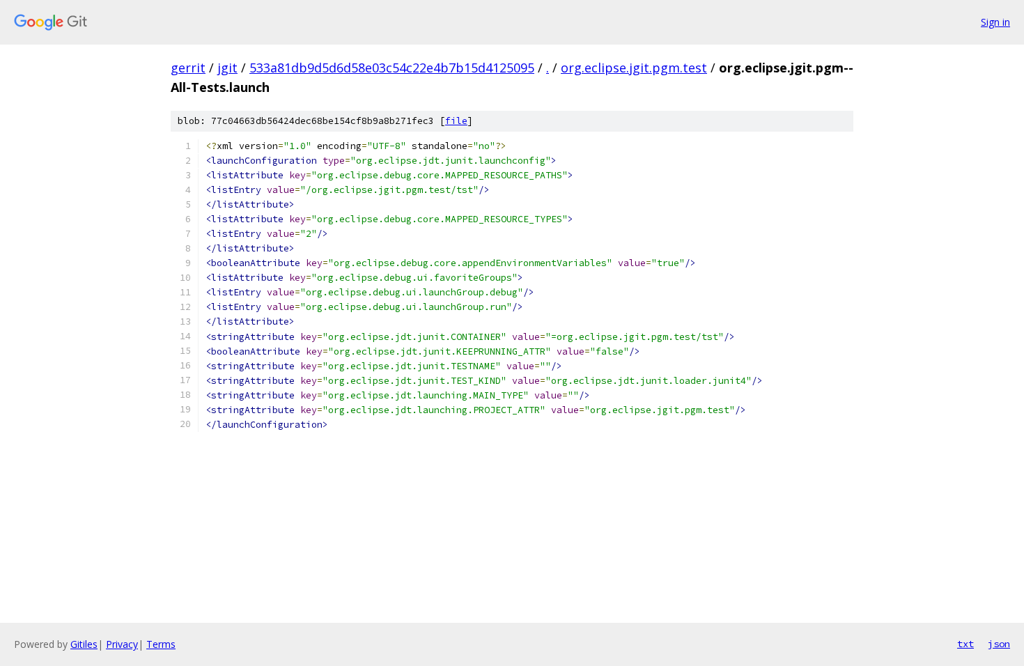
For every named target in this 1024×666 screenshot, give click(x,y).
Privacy (122, 644)
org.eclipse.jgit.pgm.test (634, 67)
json (999, 643)
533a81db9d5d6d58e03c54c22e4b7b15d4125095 (391, 67)
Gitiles (84, 644)
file (456, 121)
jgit (227, 67)
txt (965, 643)
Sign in (995, 22)
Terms (161, 644)
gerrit (188, 67)
